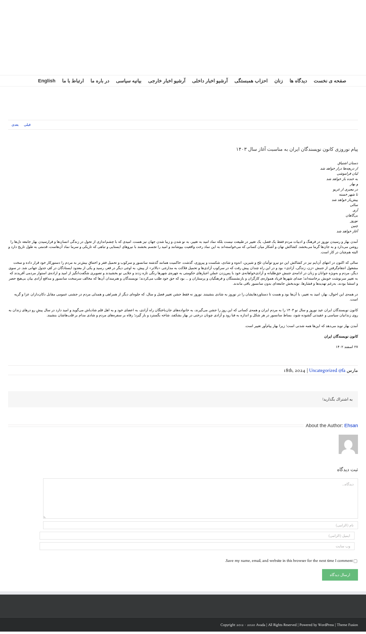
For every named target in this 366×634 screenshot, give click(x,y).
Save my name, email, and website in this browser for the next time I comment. (289, 560)
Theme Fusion (347, 625)
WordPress (326, 625)
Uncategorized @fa (327, 370)
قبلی (27, 124)
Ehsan (351, 425)
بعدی (15, 124)
